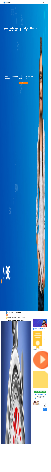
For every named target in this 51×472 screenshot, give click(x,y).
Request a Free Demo (40, 391)
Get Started (44, 409)
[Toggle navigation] (43, 2)
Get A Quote (23, 83)
